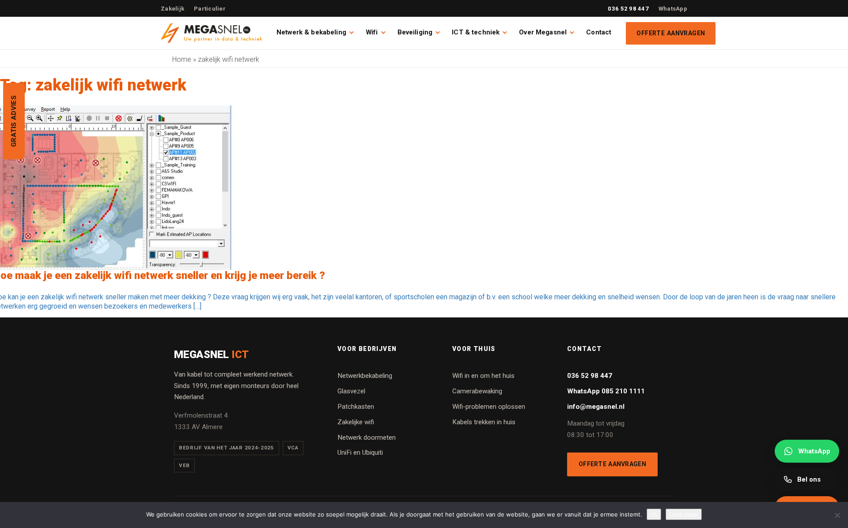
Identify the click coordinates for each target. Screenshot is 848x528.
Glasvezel (351, 391)
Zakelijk (172, 8)
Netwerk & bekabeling (311, 32)
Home (181, 59)
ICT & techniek (476, 32)
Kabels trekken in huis (483, 422)
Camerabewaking (477, 391)
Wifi (372, 32)
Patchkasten (355, 407)
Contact (598, 32)
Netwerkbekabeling (364, 376)
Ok (654, 514)
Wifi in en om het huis (483, 376)
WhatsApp (673, 8)
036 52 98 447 (628, 8)
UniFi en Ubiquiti (360, 452)
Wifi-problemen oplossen (488, 407)
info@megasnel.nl (596, 407)
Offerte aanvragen (670, 33)
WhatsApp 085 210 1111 (606, 391)
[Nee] (837, 515)
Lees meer (683, 514)
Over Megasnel (543, 32)
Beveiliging (415, 32)
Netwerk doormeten (366, 437)
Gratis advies (14, 121)
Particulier (210, 8)
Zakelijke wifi (355, 422)
